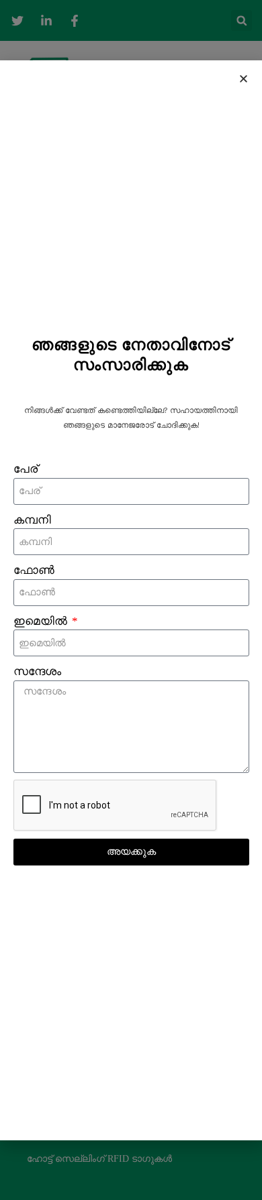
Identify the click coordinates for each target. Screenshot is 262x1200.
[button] (243, 79)
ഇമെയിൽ (41, 621)
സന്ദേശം (37, 671)
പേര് (25, 469)
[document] (131, 600)
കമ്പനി (32, 520)
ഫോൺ (33, 570)
